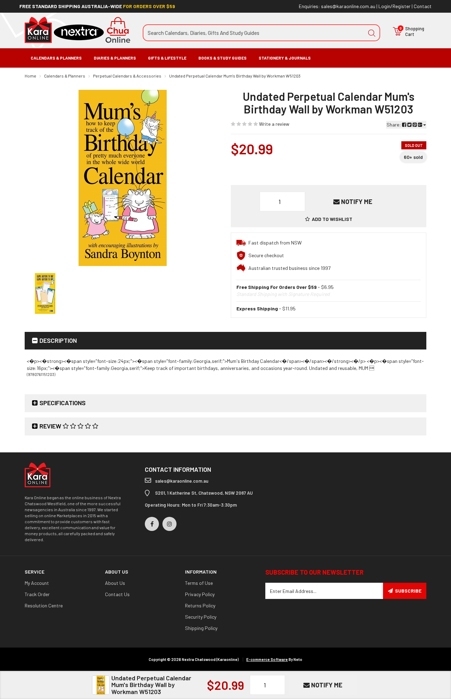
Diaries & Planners (115, 57)
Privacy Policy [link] (200, 594)
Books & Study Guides (222, 57)
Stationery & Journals (285, 57)
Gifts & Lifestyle (167, 57)
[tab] (225, 341)
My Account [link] (37, 583)
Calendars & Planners (56, 57)
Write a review (273, 124)
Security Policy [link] (200, 617)
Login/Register (394, 6)
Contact (423, 6)
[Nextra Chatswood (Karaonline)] (77, 29)
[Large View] (45, 293)
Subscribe (408, 591)
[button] (328, 219)
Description (58, 340)
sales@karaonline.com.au (348, 6)
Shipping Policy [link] (201, 628)
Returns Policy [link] (200, 605)
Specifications (62, 403)
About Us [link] (115, 583)
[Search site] (371, 33)
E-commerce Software (267, 659)
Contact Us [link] (117, 594)
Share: (394, 125)
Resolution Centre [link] (44, 605)
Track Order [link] (37, 594)
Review (51, 426)
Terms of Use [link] (199, 583)
